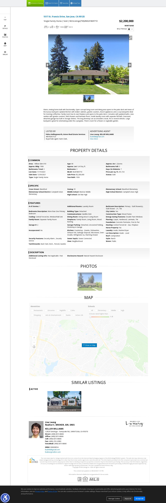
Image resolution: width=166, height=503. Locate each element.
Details (5, 28)
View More (94, 139)
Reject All (128, 499)
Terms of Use (52, 491)
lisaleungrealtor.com (53, 452)
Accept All (139, 499)
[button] (5, 498)
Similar (5, 54)
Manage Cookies (114, 499)
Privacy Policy (39, 491)
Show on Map (90, 345)
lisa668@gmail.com (97, 136)
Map (5, 46)
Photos (5, 37)
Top (5, 20)
